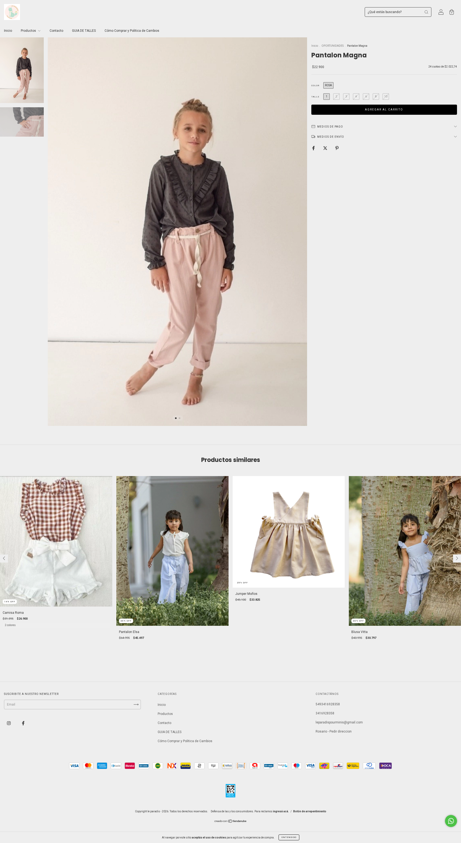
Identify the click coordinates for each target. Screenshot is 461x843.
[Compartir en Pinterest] (337, 148)
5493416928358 (328, 704)
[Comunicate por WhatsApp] (451, 821)
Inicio (8, 31)
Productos (29, 31)
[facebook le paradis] (23, 723)
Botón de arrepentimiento (309, 811)
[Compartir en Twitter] (325, 148)
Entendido (288, 837)
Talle (315, 97)
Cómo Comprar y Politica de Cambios (132, 31)
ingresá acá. (281, 811)
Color (315, 85)
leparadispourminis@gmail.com (339, 722)
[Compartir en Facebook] (313, 148)
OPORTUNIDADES (332, 45)
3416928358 (325, 713)
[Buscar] (426, 12)
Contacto (56, 31)
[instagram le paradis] (9, 723)
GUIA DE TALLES (84, 31)
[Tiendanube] (230, 822)
